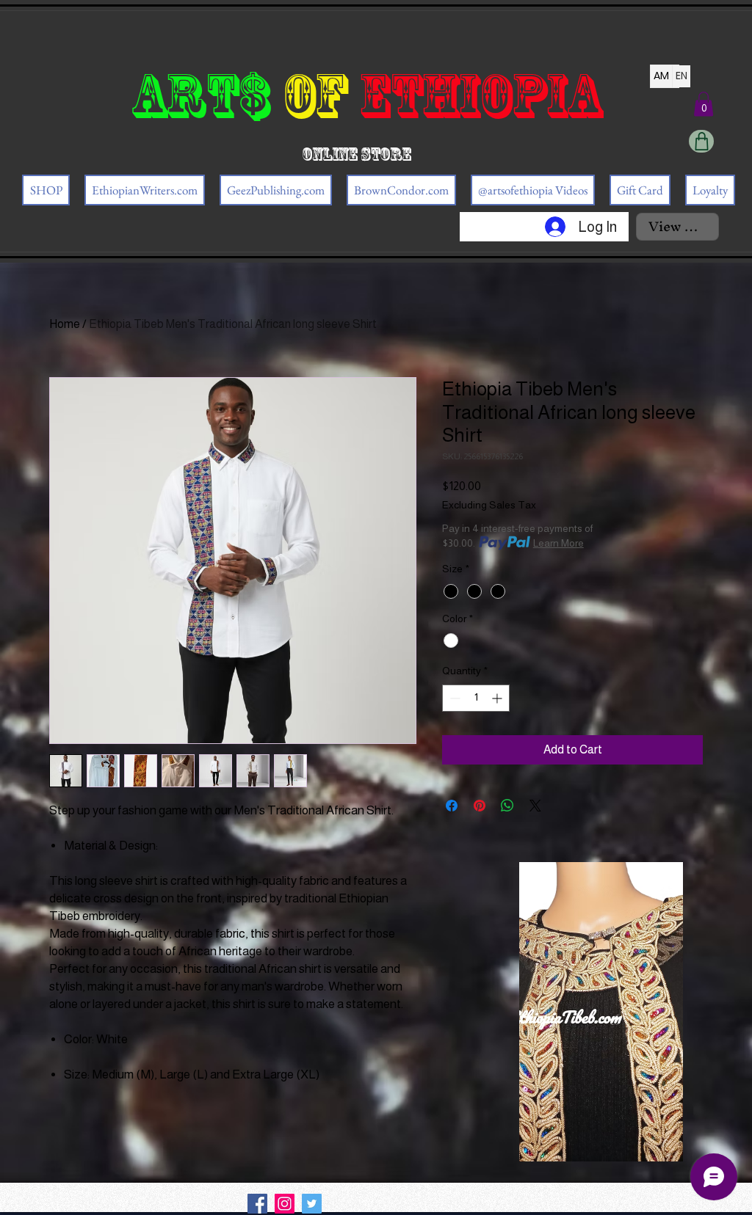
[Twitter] (312, 1204)
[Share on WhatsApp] (507, 805)
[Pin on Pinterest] (479, 805)
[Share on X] (535, 805)
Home (64, 324)
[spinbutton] (476, 698)
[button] (703, 104)
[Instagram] (284, 1204)
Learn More (558, 543)
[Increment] (498, 698)
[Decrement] (453, 698)
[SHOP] (701, 141)
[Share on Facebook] (451, 805)
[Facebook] (257, 1204)
